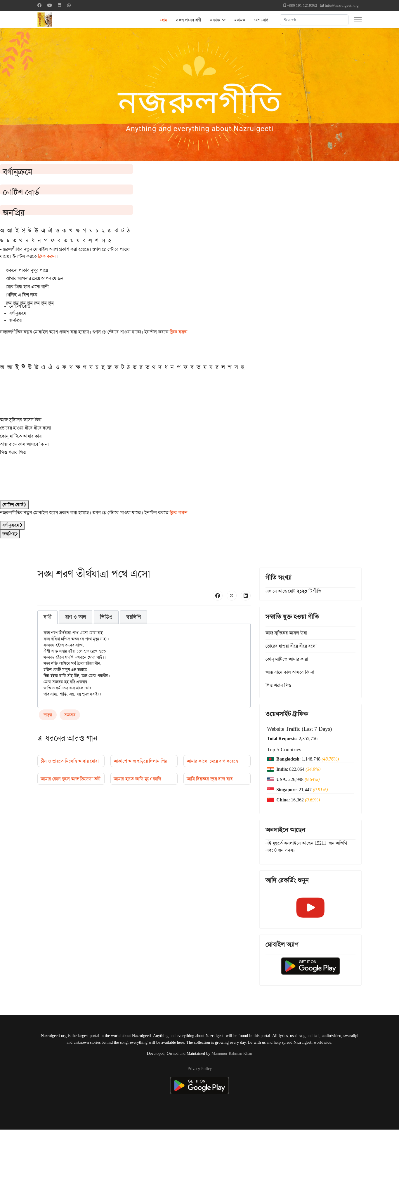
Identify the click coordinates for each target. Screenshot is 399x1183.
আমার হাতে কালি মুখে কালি (137, 779)
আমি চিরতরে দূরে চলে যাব (210, 779)
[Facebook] (39, 5)
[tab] (47, 617)
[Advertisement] (143, 1155)
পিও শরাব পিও (13, 452)
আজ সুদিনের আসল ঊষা (20, 420)
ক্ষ (78, 230)
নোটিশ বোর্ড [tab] (19, 306)
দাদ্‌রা (48, 714)
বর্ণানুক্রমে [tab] (17, 313)
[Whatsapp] (69, 5)
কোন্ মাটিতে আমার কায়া (21, 436)
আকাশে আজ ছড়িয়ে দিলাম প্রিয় (140, 761)
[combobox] (314, 19)
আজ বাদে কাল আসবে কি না (24, 444)
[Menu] (358, 20)
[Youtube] (49, 5)
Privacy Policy (200, 1068)
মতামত (239, 19)
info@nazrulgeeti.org (342, 5)
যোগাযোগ (261, 19)
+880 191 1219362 (302, 5)
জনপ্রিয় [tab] (15, 320)
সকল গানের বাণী (188, 19)
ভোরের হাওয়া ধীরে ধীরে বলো (25, 428)
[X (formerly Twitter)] (232, 596)
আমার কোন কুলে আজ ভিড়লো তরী (70, 779)
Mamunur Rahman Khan (231, 1053)
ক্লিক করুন (47, 256)
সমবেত (69, 714)
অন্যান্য (215, 19)
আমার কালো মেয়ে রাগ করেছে (212, 761)
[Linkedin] (59, 5)
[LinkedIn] (246, 596)
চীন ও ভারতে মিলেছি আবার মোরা (70, 761)
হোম (163, 19)
